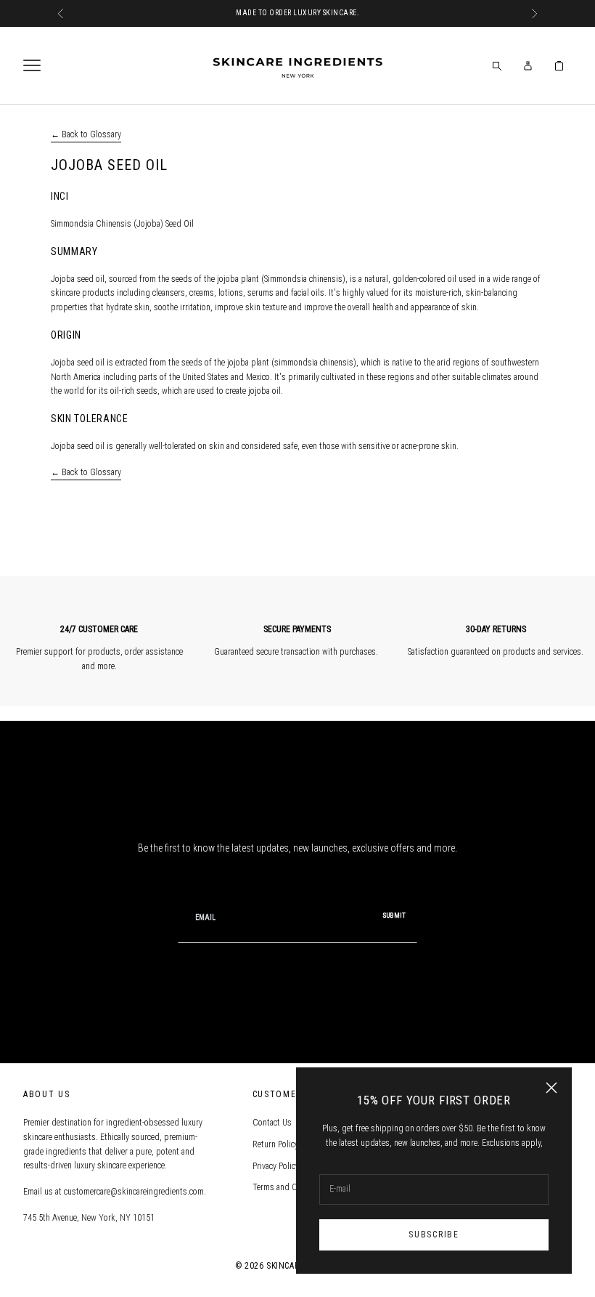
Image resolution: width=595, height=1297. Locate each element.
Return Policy (275, 1144)
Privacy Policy (276, 1166)
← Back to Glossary (86, 134)
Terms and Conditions (292, 1187)
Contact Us (272, 1123)
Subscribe (434, 1234)
